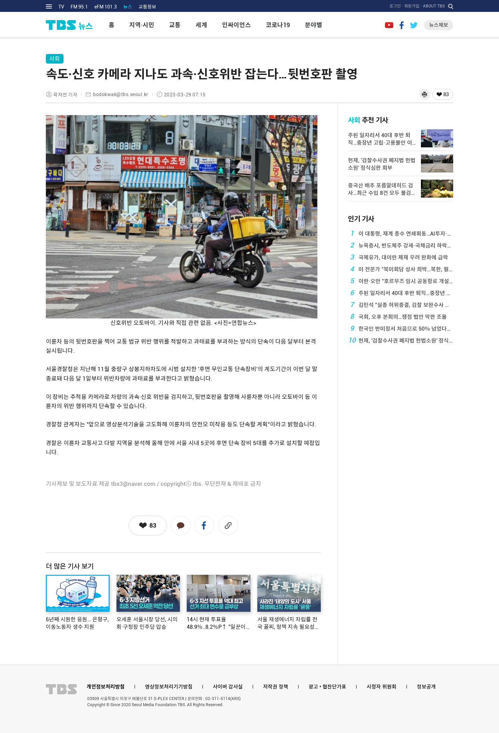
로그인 (395, 6)
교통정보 (147, 7)
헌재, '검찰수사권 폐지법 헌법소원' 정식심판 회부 (400, 340)
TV (61, 7)
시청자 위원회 (381, 687)
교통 (175, 25)
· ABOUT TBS (433, 6)
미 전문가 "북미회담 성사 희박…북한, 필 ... (401, 268)
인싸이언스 (236, 25)
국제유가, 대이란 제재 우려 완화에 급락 (399, 257)
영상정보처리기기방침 (168, 687)
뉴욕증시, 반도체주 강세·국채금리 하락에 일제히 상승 (401, 245)
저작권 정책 (275, 687)
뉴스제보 (438, 25)
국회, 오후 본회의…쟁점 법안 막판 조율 (398, 316)
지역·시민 (141, 25)
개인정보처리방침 (106, 687)
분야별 (313, 25)
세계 (201, 25)
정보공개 (426, 687)
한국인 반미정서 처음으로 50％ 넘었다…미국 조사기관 (401, 328)
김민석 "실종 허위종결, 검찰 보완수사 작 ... (401, 304)
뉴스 (127, 7)
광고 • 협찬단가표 (327, 687)
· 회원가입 (410, 6)
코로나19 (278, 25)
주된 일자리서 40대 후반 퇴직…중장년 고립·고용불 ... (401, 292)
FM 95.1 (79, 7)
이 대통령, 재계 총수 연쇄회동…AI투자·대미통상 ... (401, 233)
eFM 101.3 (105, 7)
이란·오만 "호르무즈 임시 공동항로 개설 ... (401, 280)
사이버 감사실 (228, 687)
